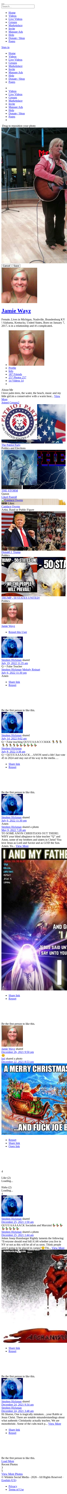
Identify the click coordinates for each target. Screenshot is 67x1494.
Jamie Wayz (16, 310)
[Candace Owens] (33, 500)
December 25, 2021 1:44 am (17, 1235)
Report (12, 685)
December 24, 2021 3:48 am (17, 1410)
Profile (12, 367)
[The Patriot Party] (33, 422)
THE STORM (9, 490)
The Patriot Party (11, 444)
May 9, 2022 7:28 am (13, 830)
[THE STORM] (33, 468)
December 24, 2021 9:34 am (17, 1404)
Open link (14, 1146)
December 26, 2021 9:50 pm (17, 1052)
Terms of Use (16, 1489)
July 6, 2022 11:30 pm (14, 672)
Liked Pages (9, 496)
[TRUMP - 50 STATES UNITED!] (33, 575)
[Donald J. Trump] (33, 529)
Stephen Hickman (11, 660)
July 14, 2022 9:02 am (14, 738)
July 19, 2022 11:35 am (14, 663)
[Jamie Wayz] (33, 614)
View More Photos (12, 1473)
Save (16, 266)
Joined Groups (10, 402)
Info (11, 371)
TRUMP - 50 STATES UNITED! (20, 597)
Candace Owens (10, 506)
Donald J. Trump (11, 552)
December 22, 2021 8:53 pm (17, 1061)
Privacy (13, 1486)
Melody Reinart (31, 669)
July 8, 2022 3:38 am (13, 751)
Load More (7, 1461)
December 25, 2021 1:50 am (17, 1221)
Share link (14, 681)
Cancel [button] (6, 266)
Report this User (18, 632)
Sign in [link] (5, 47)
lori (3, 1058)
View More (22, 846)
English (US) (8, 1480)
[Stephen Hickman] (33, 647)
